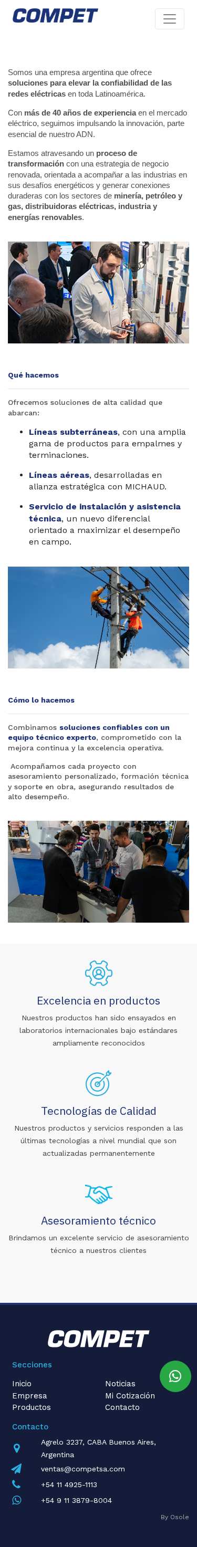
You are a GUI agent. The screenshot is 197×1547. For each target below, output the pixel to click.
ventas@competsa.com (83, 1469)
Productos (31, 1407)
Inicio (22, 1383)
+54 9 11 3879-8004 (76, 1500)
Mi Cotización (130, 1395)
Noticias (120, 1383)
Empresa (29, 1395)
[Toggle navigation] (169, 18)
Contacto (122, 1407)
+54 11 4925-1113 (69, 1484)
